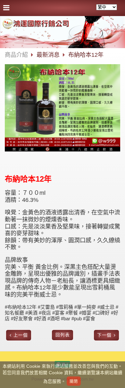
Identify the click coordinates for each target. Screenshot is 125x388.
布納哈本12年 (86, 55)
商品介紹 (16, 55)
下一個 (104, 335)
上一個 (20, 335)
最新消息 (49, 55)
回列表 (62, 334)
